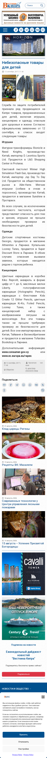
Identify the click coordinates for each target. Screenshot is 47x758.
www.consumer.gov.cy (15, 352)
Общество (10, 370)
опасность (29, 371)
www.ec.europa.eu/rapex (16, 355)
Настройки (23, 749)
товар (36, 371)
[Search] (42, 5)
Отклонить (23, 742)
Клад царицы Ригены (16, 428)
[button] (43, 697)
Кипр (33, 368)
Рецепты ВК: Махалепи (17, 464)
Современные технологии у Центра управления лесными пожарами (21, 504)
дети (29, 368)
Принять (23, 735)
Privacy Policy (17, 755)
